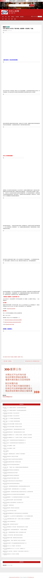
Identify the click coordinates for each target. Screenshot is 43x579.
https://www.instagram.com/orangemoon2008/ (13, 319)
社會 (3, 16)
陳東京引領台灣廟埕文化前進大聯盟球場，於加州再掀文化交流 (13, 502)
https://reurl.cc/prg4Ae (11, 308)
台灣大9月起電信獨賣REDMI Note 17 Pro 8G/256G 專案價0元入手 (14, 548)
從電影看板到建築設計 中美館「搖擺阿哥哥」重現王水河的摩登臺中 (14, 540)
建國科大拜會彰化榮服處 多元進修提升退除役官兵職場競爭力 (13, 459)
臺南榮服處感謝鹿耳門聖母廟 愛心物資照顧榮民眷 (11, 475)
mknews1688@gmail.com (7, 396)
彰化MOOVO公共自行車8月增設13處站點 (9, 510)
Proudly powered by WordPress (14, 577)
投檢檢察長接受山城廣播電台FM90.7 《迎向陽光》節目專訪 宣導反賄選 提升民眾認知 (17, 434)
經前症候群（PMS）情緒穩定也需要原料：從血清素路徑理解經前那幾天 (14, 407)
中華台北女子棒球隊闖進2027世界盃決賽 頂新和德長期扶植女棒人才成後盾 (15, 526)
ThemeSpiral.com (31, 577)
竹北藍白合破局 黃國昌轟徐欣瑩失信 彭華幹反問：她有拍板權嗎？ (14, 453)
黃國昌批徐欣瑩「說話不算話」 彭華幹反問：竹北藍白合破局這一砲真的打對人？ (16, 551)
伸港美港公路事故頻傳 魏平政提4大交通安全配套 (11, 507)
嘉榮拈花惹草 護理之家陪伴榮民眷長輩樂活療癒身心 (11, 483)
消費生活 (12, 16)
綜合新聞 (17, 16)
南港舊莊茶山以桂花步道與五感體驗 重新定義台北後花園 (12, 426)
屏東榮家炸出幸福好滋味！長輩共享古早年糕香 (10, 456)
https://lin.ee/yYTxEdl (10, 324)
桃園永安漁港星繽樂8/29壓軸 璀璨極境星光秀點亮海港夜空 (12, 537)
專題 (9, 16)
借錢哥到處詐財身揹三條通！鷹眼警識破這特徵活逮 (32, 361)
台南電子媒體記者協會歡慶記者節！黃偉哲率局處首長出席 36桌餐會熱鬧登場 (15, 513)
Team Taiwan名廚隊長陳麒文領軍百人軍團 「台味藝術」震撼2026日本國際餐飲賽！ (16, 518)
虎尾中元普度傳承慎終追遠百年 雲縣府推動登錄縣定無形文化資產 (14, 429)
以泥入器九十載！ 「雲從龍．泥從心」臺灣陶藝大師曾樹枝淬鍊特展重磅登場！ (16, 467)
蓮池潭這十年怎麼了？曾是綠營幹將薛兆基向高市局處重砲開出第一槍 (14, 440)
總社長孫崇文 (5, 30)
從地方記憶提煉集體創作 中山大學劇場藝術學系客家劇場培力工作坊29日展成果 (16, 497)
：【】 (8, 328)
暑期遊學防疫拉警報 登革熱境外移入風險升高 (10, 524)
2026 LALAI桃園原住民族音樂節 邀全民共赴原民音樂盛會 (12, 499)
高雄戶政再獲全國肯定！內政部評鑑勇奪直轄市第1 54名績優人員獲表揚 (15, 529)
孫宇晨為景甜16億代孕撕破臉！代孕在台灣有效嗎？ (32, 0)
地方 (6, 16)
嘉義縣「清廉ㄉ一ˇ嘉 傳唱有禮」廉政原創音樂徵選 (11, 418)
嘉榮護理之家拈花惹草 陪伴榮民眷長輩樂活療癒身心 (11, 464)
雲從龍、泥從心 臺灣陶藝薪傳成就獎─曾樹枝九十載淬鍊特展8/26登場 (14, 532)
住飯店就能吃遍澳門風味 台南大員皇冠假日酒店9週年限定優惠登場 (14, 494)
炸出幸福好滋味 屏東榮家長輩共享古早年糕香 (10, 472)
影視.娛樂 (21, 16)
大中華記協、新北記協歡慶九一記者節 (9, 445)
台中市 (4, 26)
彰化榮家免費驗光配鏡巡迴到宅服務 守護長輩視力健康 (12, 461)
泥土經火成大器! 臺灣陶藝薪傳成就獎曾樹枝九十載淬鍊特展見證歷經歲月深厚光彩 (16, 486)
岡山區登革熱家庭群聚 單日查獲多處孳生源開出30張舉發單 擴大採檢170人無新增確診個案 (18, 491)
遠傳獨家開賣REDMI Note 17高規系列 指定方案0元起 (12, 545)
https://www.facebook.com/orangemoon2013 (12, 322)
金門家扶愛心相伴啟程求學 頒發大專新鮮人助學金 (11, 478)
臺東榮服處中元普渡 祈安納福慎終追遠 (9, 521)
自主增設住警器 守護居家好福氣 (8, 505)
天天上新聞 (14, 11)
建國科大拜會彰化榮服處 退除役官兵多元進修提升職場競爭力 (13, 480)
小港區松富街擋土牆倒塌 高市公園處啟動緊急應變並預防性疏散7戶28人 (15, 543)
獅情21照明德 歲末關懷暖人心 (8, 361)
